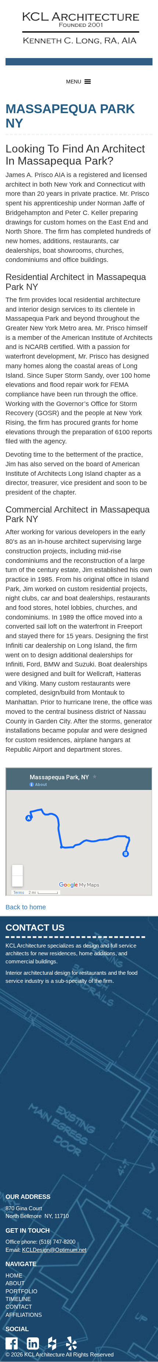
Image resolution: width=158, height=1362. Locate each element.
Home (14, 1275)
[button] (73, 81)
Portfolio (21, 1291)
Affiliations (24, 1315)
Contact (19, 1307)
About (15, 1283)
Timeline (18, 1299)
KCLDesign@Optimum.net (54, 1250)
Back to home (26, 907)
